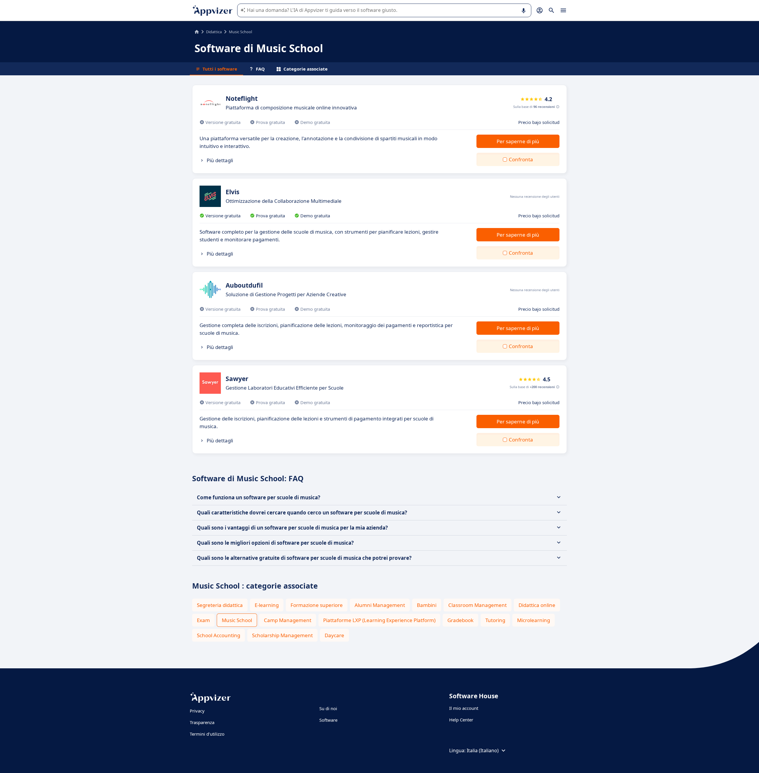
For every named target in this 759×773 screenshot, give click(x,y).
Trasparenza (202, 722)
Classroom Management (477, 605)
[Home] (196, 32)
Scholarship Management (282, 635)
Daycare (334, 635)
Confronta (521, 159)
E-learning (267, 605)
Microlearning (533, 620)
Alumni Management (380, 605)
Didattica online (537, 605)
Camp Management (287, 620)
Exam (203, 620)
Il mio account (463, 708)
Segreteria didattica (220, 605)
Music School (237, 620)
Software (328, 720)
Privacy (197, 711)
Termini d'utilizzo (207, 734)
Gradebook (460, 620)
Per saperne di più (518, 141)
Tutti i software (219, 69)
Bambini (426, 605)
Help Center (461, 720)
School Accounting (218, 635)
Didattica (214, 31)
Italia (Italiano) (483, 750)
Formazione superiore (317, 605)
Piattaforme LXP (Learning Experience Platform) (379, 620)
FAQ (260, 69)
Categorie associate (305, 69)
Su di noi (328, 708)
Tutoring (495, 620)
